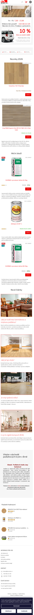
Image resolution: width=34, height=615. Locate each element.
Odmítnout (8, 611)
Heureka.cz (15, 594)
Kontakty (3, 557)
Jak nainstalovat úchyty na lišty (8, 583)
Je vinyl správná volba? (6, 588)
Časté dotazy (22, 594)
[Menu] (30, 2)
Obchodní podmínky (5, 559)
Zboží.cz (10, 594)
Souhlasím (24, 611)
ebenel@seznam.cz (7, 571)
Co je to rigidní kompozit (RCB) (8, 586)
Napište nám (4, 561)
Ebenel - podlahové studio (16, 595)
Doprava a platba (5, 555)
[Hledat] (22, 2)
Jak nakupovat (4, 553)
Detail (28, 94)
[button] (4, 12)
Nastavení (16, 606)
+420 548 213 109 (7, 574)
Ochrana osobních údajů (6, 563)
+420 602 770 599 (7, 576)
